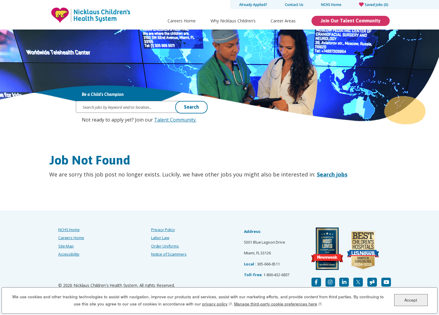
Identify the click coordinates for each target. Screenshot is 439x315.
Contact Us (294, 4)
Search (191, 107)
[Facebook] (316, 282)
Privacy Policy (163, 229)
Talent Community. (175, 119)
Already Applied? (253, 4)
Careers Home (182, 21)
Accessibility (68, 254)
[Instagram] (330, 282)
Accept (410, 299)
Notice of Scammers (169, 254)
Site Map (66, 246)
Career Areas (283, 21)
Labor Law (160, 237)
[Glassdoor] (372, 282)
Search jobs (332, 174)
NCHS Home (331, 4)
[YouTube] (386, 282)
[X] (358, 282)
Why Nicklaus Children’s (233, 21)
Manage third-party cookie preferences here (277, 304)
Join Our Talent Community (350, 20)
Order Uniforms (165, 246)
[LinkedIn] (344, 282)
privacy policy (217, 304)
